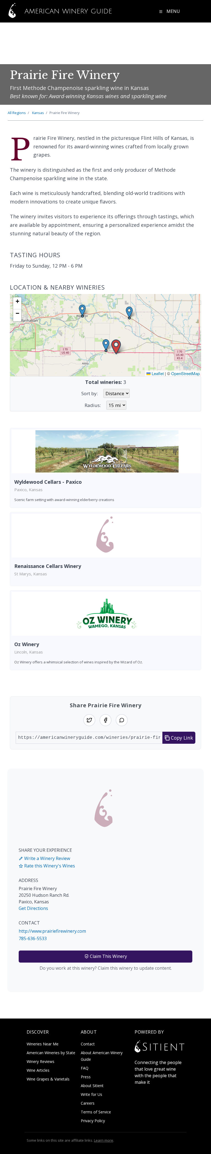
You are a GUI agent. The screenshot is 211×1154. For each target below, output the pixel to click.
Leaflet (157, 373)
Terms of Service (96, 1112)
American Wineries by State (51, 1052)
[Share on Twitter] (89, 720)
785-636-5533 (33, 938)
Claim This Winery (108, 956)
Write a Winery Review (46, 858)
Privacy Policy (93, 1120)
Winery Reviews (40, 1061)
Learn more (103, 1140)
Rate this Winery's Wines (49, 866)
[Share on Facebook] (105, 720)
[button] (116, 347)
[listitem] (105, 468)
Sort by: (89, 393)
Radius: (93, 405)
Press (86, 1076)
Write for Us (91, 1094)
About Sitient (92, 1085)
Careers (88, 1103)
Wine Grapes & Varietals (48, 1079)
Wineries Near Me (43, 1043)
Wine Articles (38, 1070)
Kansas (38, 112)
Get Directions (33, 908)
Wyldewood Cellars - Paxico (48, 482)
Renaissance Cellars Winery (47, 566)
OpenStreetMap (185, 373)
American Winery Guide (67, 11)
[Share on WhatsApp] (122, 720)
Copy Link (181, 737)
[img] (105, 335)
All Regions (17, 112)
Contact (88, 1043)
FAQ (84, 1068)
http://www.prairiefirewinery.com (52, 931)
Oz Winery (26, 644)
